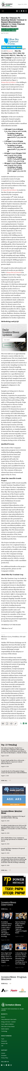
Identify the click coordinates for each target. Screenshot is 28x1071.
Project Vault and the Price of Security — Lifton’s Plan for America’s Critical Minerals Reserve (13, 762)
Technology (4, 1031)
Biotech (3, 1017)
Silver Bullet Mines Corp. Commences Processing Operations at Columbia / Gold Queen (14, 839)
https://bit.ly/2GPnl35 (14, 272)
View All (4, 780)
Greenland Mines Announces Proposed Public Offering (13, 849)
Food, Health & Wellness (7, 1024)
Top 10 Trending (9, 745)
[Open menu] (2, 11)
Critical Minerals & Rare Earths (9, 29)
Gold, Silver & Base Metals (8, 1026)
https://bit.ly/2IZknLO (9, 82)
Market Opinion (5, 1029)
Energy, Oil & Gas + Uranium (8, 30)
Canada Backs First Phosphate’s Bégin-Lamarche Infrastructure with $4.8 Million (14, 771)
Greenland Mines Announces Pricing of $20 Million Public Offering (13, 817)
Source (9, 51)
